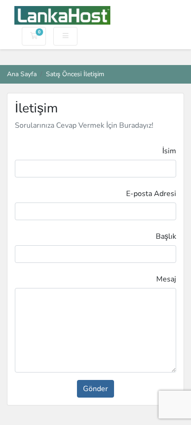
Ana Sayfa (22, 73)
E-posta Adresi (151, 194)
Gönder (95, 389)
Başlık (166, 236)
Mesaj (166, 279)
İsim (169, 151)
